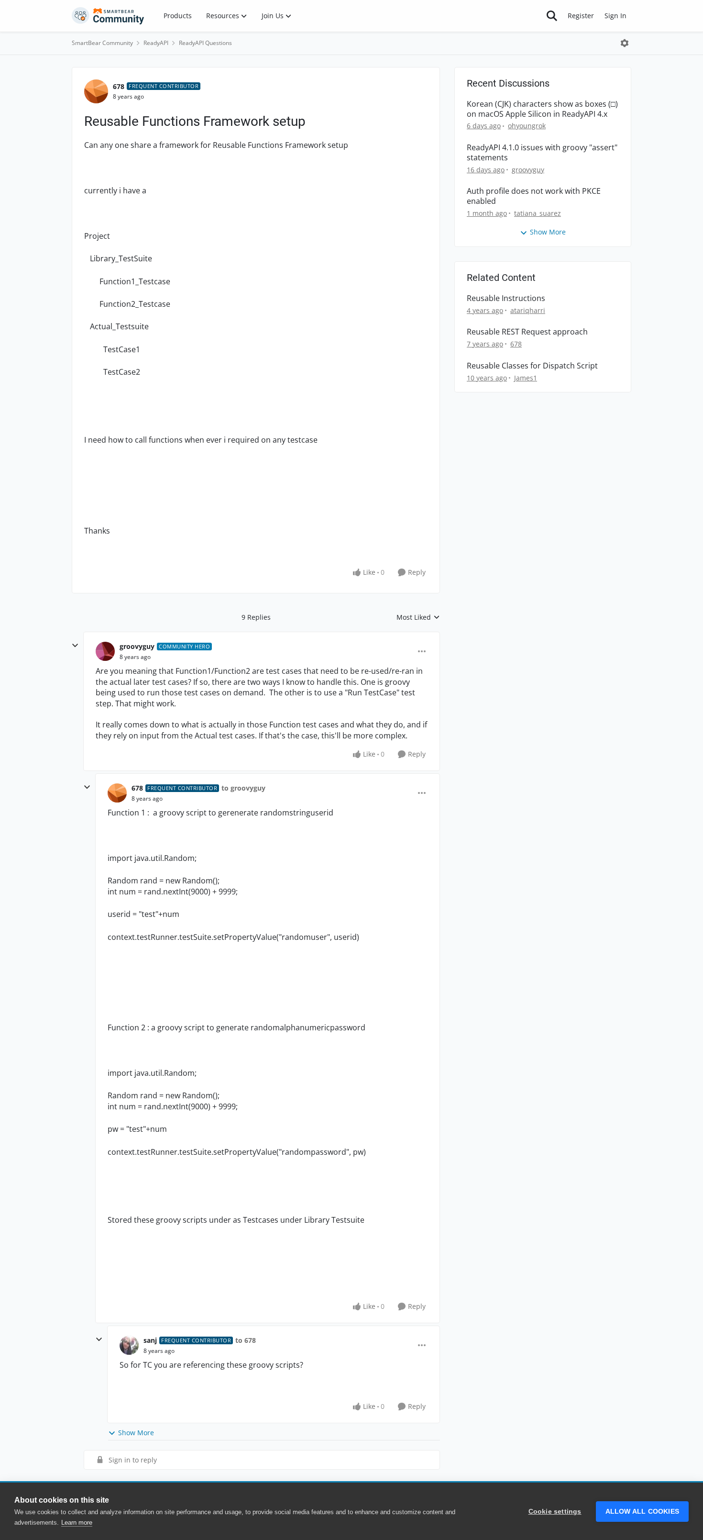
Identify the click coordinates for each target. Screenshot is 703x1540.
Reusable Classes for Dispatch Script (532, 366)
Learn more (76, 1522)
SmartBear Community (102, 43)
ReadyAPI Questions (205, 43)
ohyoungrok (527, 125)
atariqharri (527, 310)
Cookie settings (555, 1511)
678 (118, 86)
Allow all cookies (642, 1511)
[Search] (552, 16)
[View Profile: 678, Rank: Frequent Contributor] (96, 91)
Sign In (615, 15)
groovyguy (137, 646)
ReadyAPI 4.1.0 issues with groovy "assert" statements (542, 153)
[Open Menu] (624, 43)
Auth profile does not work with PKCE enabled (534, 196)
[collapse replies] (75, 645)
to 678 (245, 1340)
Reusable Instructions (506, 298)
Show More (136, 1432)
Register (581, 15)
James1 (525, 377)
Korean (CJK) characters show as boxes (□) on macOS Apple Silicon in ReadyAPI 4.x (542, 109)
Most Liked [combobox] (418, 617)
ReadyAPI (155, 43)
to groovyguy (243, 787)
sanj (150, 1340)
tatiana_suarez (537, 213)
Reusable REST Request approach (527, 332)
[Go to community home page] (108, 15)
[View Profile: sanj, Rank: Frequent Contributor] (129, 1345)
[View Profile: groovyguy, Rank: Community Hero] (105, 651)
